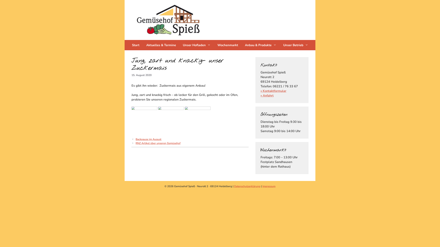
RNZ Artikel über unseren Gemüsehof (158, 143)
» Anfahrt (267, 95)
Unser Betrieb (293, 45)
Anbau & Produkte (258, 45)
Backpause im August (148, 139)
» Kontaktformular (273, 91)
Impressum (269, 186)
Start (135, 45)
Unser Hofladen (194, 45)
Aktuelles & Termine (161, 45)
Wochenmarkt (227, 45)
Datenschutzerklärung (247, 186)
